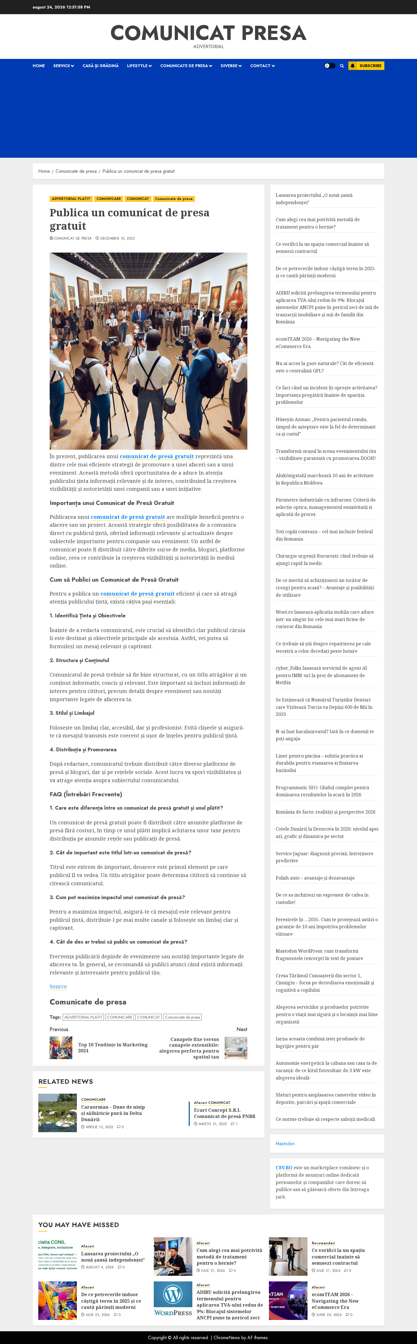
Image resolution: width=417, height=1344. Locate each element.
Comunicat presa (208, 33)
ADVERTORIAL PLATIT (71, 198)
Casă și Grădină (101, 66)
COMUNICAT (138, 198)
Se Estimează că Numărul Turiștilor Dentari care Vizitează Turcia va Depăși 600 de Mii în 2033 (324, 707)
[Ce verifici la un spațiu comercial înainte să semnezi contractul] (288, 1256)
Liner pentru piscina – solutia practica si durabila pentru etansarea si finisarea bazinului (319, 763)
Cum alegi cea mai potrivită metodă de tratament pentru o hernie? (229, 1256)
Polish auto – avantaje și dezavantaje (315, 878)
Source (58, 986)
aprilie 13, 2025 (99, 1127)
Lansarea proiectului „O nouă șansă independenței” (113, 1257)
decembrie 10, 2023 (117, 238)
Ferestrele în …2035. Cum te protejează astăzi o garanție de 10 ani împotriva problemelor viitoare (327, 926)
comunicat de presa (73, 238)
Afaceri (200, 1102)
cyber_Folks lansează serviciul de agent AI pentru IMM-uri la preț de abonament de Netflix (321, 675)
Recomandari (323, 1243)
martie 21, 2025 (213, 1124)
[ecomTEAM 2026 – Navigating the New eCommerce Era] (288, 1300)
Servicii (61, 66)
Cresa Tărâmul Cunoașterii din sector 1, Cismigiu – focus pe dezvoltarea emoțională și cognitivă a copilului (325, 982)
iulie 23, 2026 (98, 1315)
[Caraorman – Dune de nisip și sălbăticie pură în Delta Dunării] (57, 1113)
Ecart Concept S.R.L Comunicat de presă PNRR (224, 1113)
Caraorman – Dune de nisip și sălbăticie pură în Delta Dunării (113, 1113)
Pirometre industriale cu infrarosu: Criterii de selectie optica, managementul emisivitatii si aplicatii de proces (326, 507)
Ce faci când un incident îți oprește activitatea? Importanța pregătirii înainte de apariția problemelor (326, 395)
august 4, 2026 (100, 1267)
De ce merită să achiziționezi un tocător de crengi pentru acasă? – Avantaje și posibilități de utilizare (325, 587)
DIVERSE (229, 66)
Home (39, 66)
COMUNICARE (108, 198)
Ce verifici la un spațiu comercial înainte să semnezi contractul (338, 1256)
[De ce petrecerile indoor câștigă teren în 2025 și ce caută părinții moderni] (57, 1300)
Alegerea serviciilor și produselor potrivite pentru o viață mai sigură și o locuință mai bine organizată (327, 1014)
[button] (342, 65)
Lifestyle (137, 66)
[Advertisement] (208, 115)
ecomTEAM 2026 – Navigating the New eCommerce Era (335, 1300)
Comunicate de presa (184, 66)
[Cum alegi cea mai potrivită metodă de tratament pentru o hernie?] (173, 1256)
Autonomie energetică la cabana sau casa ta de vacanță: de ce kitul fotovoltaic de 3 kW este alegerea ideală (326, 1070)
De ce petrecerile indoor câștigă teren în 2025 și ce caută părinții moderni (325, 272)
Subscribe (371, 66)
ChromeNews (227, 1337)
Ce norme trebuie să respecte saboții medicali (325, 1119)
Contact (260, 66)
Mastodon (285, 1143)
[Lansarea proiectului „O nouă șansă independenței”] (57, 1256)
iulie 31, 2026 (213, 1271)
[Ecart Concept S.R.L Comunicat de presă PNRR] (170, 1113)
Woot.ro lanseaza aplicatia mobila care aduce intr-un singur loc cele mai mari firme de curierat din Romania (325, 619)
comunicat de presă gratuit (157, 456)
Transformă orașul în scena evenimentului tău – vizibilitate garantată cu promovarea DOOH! (326, 455)
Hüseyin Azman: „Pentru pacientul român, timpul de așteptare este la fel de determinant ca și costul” (326, 426)
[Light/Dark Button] (330, 66)
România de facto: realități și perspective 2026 (326, 812)
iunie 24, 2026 (329, 1315)
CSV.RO (284, 1167)
